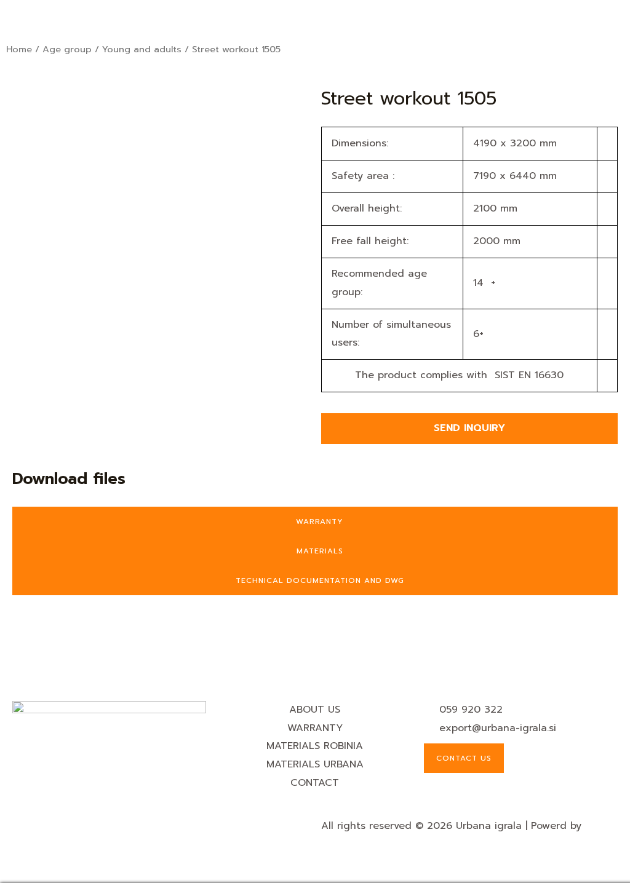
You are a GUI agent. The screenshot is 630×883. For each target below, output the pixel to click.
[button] (315, 17)
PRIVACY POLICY (100, 825)
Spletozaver (349, 843)
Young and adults (141, 49)
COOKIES (36, 825)
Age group (67, 49)
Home (19, 49)
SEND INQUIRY (469, 428)
